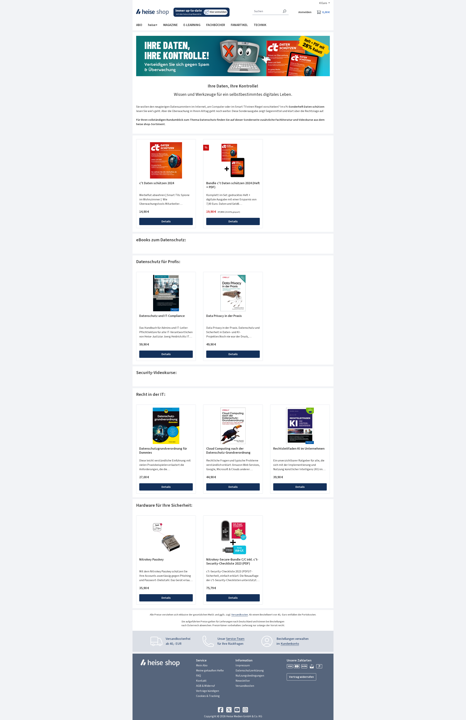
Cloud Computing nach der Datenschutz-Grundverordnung (228, 451)
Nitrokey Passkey (151, 560)
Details (166, 221)
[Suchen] (284, 11)
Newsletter (243, 681)
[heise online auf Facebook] (220, 711)
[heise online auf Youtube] (237, 711)
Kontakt (201, 681)
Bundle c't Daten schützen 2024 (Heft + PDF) (233, 185)
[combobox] (266, 11)
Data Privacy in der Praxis (224, 316)
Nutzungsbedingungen (250, 676)
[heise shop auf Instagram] (245, 711)
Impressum (243, 665)
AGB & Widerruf (205, 686)
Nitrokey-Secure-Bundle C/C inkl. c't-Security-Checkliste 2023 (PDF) (232, 562)
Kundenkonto (290, 643)
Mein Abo (202, 665)
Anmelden (304, 12)
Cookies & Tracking (208, 696)
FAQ (198, 676)
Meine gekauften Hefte (210, 671)
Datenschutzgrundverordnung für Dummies (163, 451)
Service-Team (235, 639)
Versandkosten (239, 615)
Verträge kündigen (207, 691)
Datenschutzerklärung (250, 671)
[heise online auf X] (229, 711)
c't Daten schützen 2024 (156, 183)
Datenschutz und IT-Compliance (162, 316)
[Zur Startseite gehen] (152, 12)
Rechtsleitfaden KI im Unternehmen (299, 449)
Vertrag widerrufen (301, 677)
